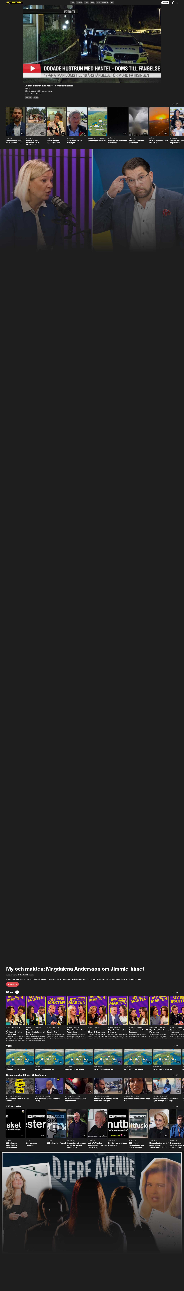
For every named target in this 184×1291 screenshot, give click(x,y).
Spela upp (13, 984)
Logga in (165, 3)
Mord (36, 98)
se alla (175, 104)
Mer (112, 2)
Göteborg (28, 98)
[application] (92, 44)
